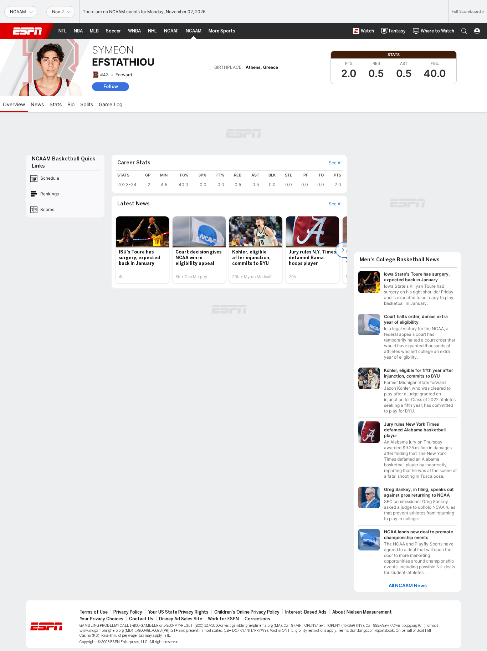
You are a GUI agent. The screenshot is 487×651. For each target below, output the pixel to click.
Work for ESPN (223, 618)
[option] (142, 249)
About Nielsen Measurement (362, 612)
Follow (110, 86)
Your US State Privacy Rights (178, 612)
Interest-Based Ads (306, 612)
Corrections (257, 618)
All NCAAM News (408, 585)
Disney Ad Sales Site (180, 618)
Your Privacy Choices (101, 618)
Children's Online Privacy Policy (247, 612)
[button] (464, 31)
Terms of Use (94, 612)
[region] (240, 179)
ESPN (27, 31)
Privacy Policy (127, 612)
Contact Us (141, 618)
